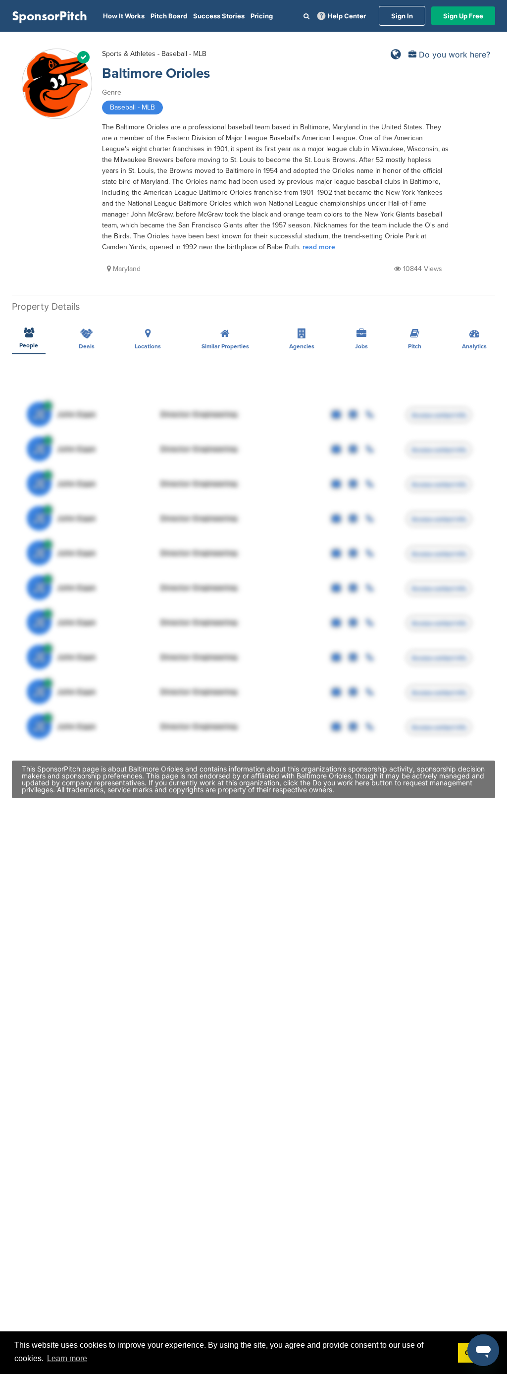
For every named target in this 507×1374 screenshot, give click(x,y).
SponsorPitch (49, 15)
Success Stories (219, 16)
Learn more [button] (67, 1358)
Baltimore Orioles (156, 73)
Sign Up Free (463, 16)
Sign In (402, 16)
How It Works (124, 16)
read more (319, 247)
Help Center (347, 16)
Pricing (262, 16)
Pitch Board (169, 16)
